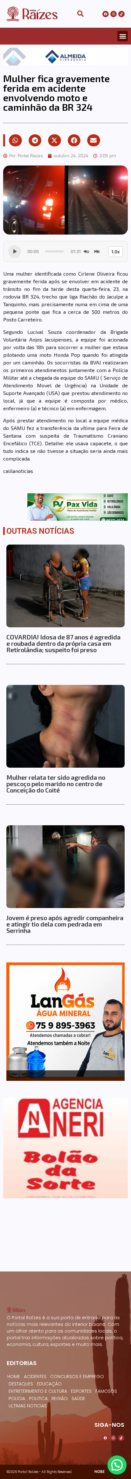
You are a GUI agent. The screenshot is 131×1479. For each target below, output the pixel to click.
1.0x (115, 251)
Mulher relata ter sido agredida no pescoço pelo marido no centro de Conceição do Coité (55, 783)
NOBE (99, 1471)
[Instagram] (113, 14)
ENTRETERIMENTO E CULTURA (38, 1391)
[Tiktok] (121, 14)
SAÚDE (78, 1398)
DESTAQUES (21, 1384)
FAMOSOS (106, 1391)
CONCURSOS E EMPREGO (77, 1376)
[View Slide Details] (65, 57)
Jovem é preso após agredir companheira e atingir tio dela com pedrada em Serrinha (64, 924)
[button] (122, 36)
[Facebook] (105, 14)
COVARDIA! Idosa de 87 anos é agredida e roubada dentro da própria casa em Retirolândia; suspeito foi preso (63, 643)
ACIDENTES (35, 1376)
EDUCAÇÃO (49, 1384)
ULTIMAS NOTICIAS (28, 1406)
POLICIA (17, 1398)
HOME (13, 1376)
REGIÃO (60, 1398)
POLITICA (38, 1398)
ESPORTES (81, 1391)
